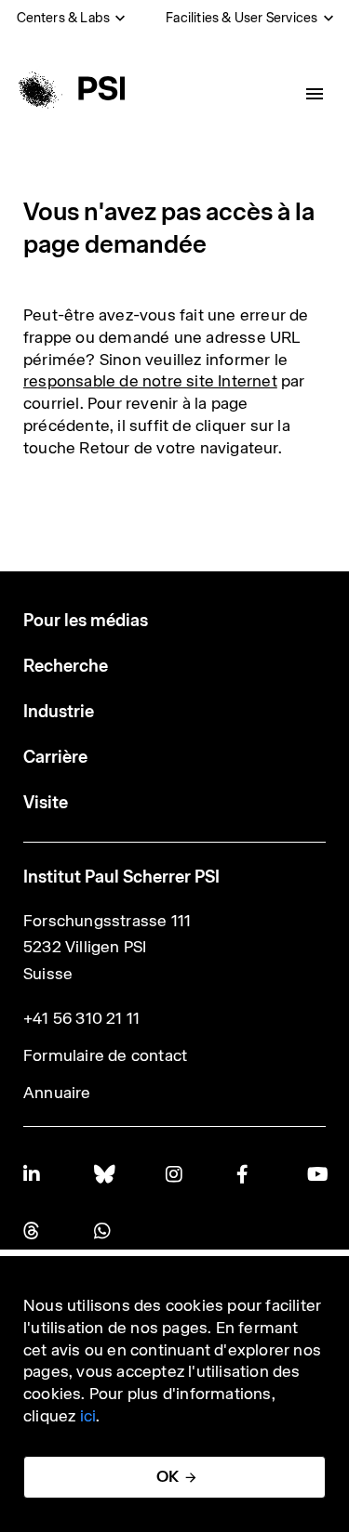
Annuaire (57, 1092)
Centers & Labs (64, 17)
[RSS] (32, 1230)
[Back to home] (68, 88)
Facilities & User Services (241, 17)
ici (88, 1416)
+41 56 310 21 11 (81, 1018)
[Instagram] (175, 1174)
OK (167, 1476)
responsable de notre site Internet (150, 381)
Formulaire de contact (105, 1055)
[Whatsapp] (103, 1230)
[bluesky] (103, 1174)
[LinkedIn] (32, 1174)
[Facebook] (245, 1174)
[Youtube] (316, 1174)
